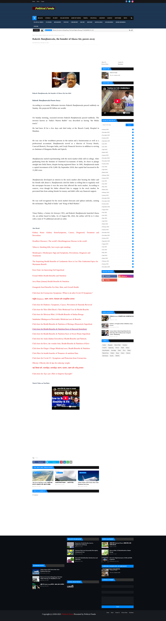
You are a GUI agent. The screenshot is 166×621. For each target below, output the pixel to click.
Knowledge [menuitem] (99, 22)
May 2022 (117, 218)
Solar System (105, 355)
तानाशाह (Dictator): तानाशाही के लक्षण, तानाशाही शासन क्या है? (122, 317)
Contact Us (120, 62)
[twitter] (129, 1)
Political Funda (37, 42)
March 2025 (117, 152)
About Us (104, 62)
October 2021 (117, 238)
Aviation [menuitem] (102, 18)
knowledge (113, 350)
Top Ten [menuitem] (66, 22)
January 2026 (117, 129)
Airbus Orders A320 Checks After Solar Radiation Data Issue (88, 483)
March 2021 (117, 258)
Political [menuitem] (93, 18)
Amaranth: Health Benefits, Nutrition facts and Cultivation (86, 558)
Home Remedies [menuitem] (121, 22)
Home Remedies (105, 350)
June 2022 (117, 215)
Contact (42, 1)
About (38, 1)
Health (122, 347)
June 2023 (117, 183)
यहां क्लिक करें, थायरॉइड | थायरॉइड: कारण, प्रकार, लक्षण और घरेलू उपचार (57, 367)
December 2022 (117, 198)
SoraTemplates (40, 618)
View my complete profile (115, 75)
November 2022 (117, 201)
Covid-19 (104, 347)
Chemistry (125, 345)
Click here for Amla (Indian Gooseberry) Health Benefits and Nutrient (59, 338)
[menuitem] (34, 18)
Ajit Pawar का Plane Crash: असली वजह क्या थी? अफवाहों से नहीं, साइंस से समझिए (42, 483)
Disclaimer (120, 64)
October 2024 (117, 163)
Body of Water (118, 345)
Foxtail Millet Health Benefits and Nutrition (49, 276)
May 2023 (117, 186)
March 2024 (117, 172)
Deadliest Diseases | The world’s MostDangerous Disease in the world (59, 241)
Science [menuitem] (109, 18)
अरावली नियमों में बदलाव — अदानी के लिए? (64, 482)
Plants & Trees (105, 353)
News (37, 35)
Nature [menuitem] (36, 26)
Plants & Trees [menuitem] (38, 22)
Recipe (117, 353)
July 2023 (117, 181)
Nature (119, 350)
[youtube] (109, 279)
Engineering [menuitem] (109, 22)
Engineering (111, 347)
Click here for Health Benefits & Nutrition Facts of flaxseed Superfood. (59, 329)
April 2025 (117, 149)
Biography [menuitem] (57, 22)
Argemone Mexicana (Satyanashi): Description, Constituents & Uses (86, 551)
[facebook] (126, 1)
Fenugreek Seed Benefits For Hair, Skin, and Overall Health (55, 287)
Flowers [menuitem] (49, 22)
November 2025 (117, 135)
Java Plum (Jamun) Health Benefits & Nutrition (50, 281)
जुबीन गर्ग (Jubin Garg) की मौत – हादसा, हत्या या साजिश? (52, 584)
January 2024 (117, 178)
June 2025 (117, 146)
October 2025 (117, 138)
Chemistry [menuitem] (74, 22)
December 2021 (117, 232)
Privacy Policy (105, 64)
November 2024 (117, 161)
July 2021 (117, 246)
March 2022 (117, 224)
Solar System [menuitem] (64, 18)
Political (112, 353)
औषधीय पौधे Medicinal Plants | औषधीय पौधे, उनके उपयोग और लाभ (120, 543)
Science (122, 353)
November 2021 (117, 235)
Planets (129, 350)
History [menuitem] (89, 22)
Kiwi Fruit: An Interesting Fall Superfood (48, 270)
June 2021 (117, 249)
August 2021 (117, 244)
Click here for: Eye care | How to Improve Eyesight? (52, 373)
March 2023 (117, 189)
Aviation (104, 345)
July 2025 (117, 143)
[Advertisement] (65, 58)
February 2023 (117, 192)
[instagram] (132, 1)
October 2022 (117, 204)
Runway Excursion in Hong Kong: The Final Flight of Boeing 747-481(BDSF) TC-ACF (73, 30)
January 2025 (117, 155)
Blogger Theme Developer (55, 618)
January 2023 (117, 195)
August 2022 (117, 209)
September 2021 (117, 241)
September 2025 (117, 141)
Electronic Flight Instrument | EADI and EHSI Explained (121, 558)
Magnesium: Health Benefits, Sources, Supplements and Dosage (84, 543)
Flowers (117, 347)
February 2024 (117, 175)
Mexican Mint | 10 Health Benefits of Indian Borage (120, 551)
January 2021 (117, 264)
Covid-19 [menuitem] (47, 18)
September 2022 (117, 206)
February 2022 (117, 226)
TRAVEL (117, 355)
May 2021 (117, 252)
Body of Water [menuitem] (76, 18)
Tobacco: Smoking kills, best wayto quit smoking (51, 247)
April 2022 (117, 221)
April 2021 (117, 255)
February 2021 (117, 261)
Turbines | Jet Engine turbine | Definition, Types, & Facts (121, 324)
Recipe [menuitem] (82, 22)
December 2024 (117, 158)
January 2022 (117, 229)
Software (128, 353)
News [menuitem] (125, 18)
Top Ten (111, 355)
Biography (110, 345)
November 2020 (117, 266)
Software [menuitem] (118, 18)
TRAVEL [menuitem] (85, 18)
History (127, 347)
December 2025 (117, 132)
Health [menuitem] (40, 18)
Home (33, 1)
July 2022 (117, 212)
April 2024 (117, 169)
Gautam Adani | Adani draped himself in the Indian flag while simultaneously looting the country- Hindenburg (120, 332)
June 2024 (117, 166)
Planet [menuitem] (55, 18)
